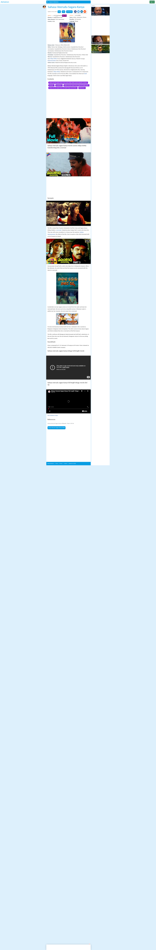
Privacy (61, 654)
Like (63, 11)
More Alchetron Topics (53, 456)
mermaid (59, 248)
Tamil (85, 73)
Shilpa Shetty (53, 58)
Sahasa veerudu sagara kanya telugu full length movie (76, 85)
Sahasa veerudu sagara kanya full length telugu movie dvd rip (62, 88)
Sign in (152, 2)
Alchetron (5, 2)
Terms (56, 654)
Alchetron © (72, 654)
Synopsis (51, 85)
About (50, 654)
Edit (59, 11)
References (81, 88)
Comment (69, 11)
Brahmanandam (52, 60)
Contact (65, 654)
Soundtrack (58, 85)
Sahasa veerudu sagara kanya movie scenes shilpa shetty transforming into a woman (68, 82)
